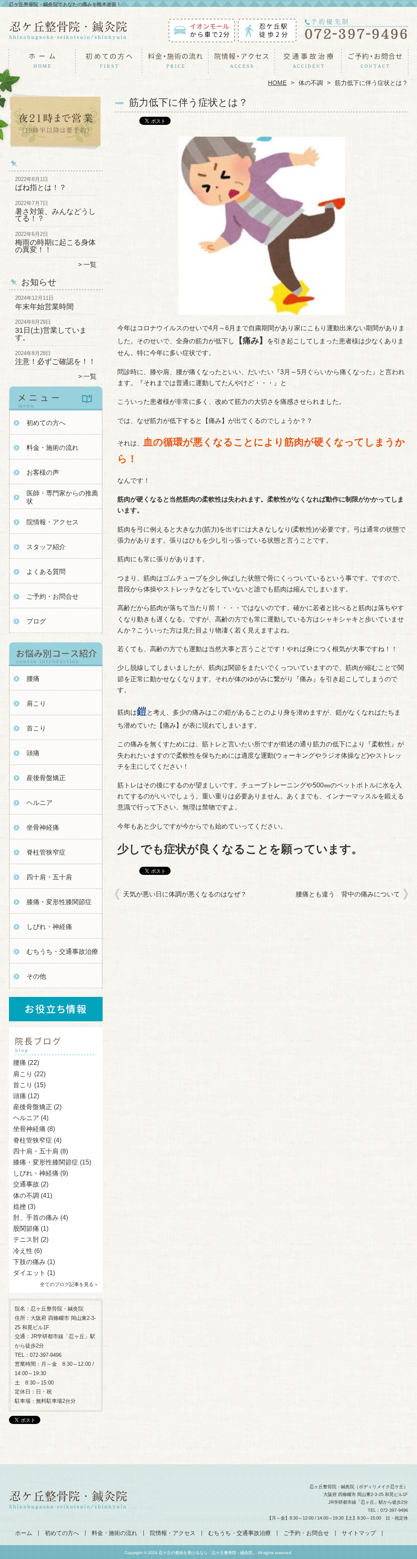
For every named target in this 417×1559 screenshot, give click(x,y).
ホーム (42, 63)
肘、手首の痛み (36, 1217)
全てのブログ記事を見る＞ (69, 1284)
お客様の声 (42, 472)
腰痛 (33, 678)
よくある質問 (46, 571)
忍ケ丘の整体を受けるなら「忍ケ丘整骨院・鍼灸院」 (208, 1552)
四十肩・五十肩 (49, 877)
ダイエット (29, 1272)
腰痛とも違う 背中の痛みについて (348, 894)
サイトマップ (359, 1533)
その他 (36, 976)
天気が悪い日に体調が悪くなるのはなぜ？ (185, 894)
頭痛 (33, 753)
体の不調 (310, 82)
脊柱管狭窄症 (46, 852)
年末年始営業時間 (44, 307)
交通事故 (26, 1184)
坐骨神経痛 (42, 827)
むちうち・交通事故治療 (308, 63)
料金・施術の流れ (175, 63)
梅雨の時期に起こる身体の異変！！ (55, 246)
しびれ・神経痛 (49, 926)
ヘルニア (39, 802)
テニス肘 (26, 1239)
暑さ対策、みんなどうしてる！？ (55, 215)
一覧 (90, 264)
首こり (36, 728)
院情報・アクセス (241, 63)
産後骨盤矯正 (46, 777)
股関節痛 (26, 1228)
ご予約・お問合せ (374, 63)
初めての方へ (109, 63)
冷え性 (23, 1250)
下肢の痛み (29, 1261)
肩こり (36, 703)
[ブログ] (56, 1053)
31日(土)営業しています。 (51, 334)
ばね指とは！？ (40, 187)
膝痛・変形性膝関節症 (59, 901)
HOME (277, 82)
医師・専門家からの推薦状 (62, 497)
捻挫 (19, 1206)
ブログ (36, 621)
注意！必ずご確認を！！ (55, 362)
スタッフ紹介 (46, 546)
